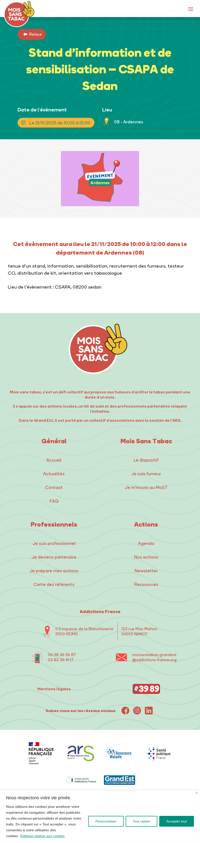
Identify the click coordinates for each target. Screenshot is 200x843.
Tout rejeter (141, 821)
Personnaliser (106, 821)
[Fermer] (197, 793)
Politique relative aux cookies (42, 836)
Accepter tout (176, 821)
